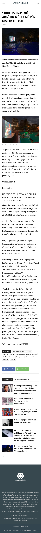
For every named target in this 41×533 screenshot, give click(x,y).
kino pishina (20, 357)
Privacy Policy (24, 526)
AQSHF (29, 351)
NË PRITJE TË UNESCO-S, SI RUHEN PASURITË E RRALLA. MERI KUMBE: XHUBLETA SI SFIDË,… (19, 197)
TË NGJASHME (7, 380)
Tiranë (13, 359)
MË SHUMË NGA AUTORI (22, 380)
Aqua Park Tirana (8, 354)
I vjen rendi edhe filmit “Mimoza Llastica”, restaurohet (23, 401)
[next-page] (7, 456)
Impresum (16, 526)
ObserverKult (30, 357)
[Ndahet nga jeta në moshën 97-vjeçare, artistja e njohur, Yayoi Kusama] (7, 412)
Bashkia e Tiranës (8, 357)
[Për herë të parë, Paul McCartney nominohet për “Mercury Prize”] (7, 448)
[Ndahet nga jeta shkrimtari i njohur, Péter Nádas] (7, 422)
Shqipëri (5, 359)
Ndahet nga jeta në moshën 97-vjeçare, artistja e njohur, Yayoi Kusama (25, 411)
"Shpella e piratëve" (19, 351)
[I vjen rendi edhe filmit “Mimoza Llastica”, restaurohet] (7, 401)
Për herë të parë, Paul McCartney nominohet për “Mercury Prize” (25, 448)
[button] (3, 3)
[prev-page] (3, 456)
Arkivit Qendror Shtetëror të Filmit (26, 354)
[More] (32, 369)
